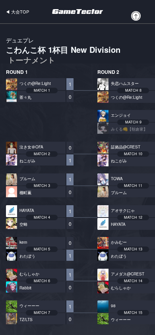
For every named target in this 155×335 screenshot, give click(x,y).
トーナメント (31, 60)
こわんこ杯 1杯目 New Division (63, 50)
